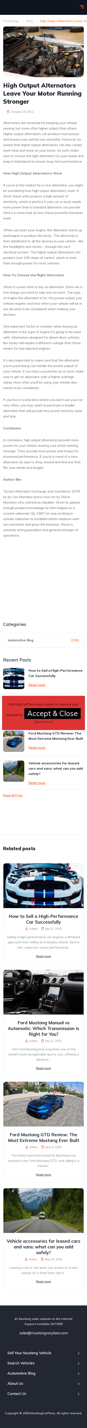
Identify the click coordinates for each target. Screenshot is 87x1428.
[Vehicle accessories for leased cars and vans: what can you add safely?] (13, 771)
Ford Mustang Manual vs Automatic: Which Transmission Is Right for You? (43, 1028)
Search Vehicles (21, 1363)
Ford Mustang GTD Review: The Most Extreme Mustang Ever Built (56, 736)
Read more (37, 685)
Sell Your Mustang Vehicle (29, 1353)
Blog (29, 21)
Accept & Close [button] (52, 713)
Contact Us (16, 1393)
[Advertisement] (38, 590)
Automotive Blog (20, 640)
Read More (43, 722)
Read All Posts (13, 795)
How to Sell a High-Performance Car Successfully (56, 673)
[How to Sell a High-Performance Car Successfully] (13, 678)
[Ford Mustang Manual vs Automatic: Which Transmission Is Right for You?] (43, 992)
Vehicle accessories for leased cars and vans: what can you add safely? (56, 768)
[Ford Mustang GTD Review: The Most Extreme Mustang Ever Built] (13, 741)
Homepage (11, 21)
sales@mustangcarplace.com (43, 1333)
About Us (15, 1383)
